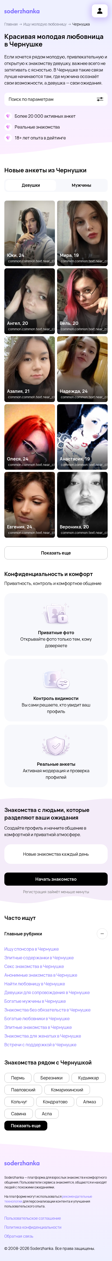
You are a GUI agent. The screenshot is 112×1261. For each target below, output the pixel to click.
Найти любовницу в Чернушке (34, 984)
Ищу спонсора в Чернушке (31, 949)
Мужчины (81, 185)
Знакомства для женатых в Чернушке (42, 1036)
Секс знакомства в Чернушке (34, 966)
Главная (11, 24)
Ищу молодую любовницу (45, 24)
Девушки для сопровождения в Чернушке (47, 992)
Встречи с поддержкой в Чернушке (40, 1045)
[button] (18, 1078)
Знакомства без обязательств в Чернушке (47, 1010)
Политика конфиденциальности (32, 1227)
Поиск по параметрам (31, 99)
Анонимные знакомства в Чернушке (40, 975)
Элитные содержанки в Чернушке (39, 958)
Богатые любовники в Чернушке (37, 1019)
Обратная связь (18, 1236)
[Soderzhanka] (21, 11)
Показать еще (56, 553)
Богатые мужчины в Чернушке (35, 1001)
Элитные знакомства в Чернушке (38, 1027)
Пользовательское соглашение (32, 1218)
